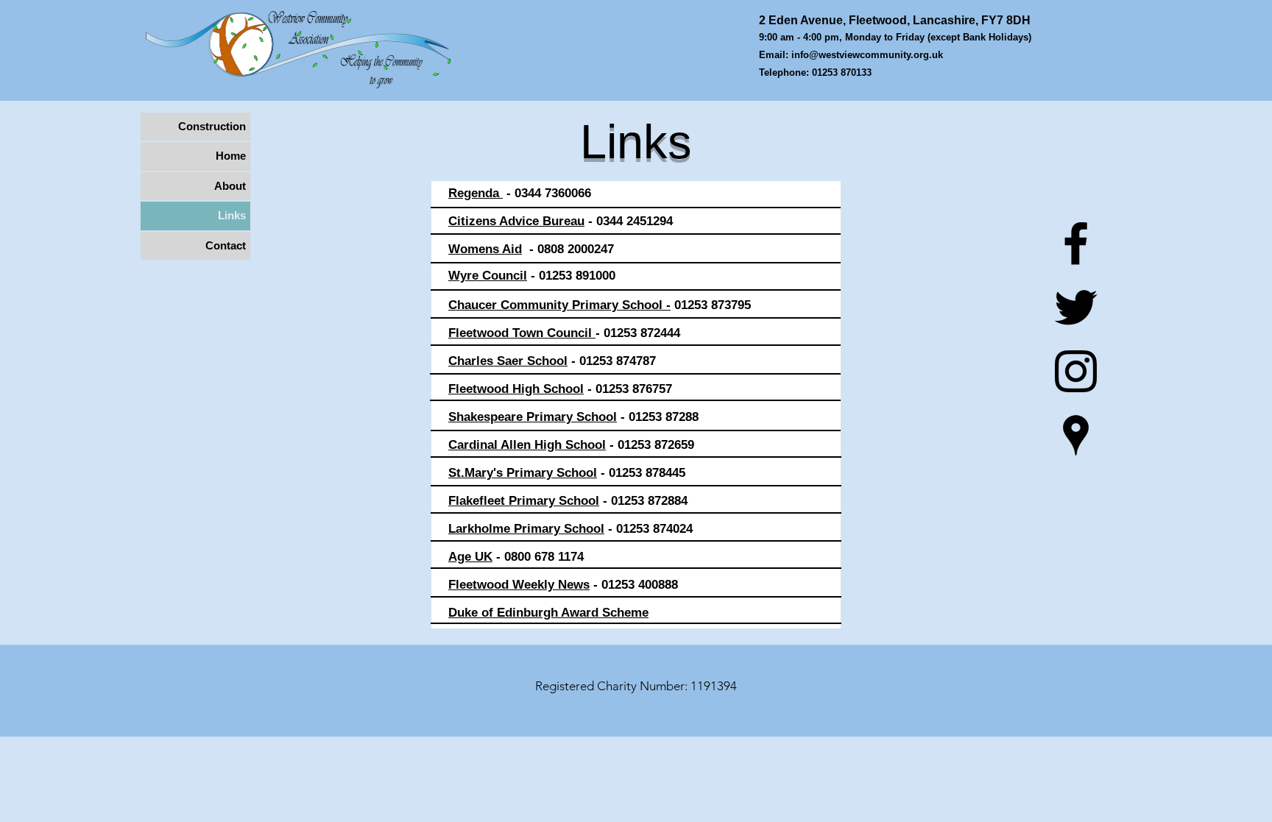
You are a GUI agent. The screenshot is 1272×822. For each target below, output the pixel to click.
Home (231, 155)
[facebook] (1075, 243)
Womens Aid (485, 249)
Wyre (463, 276)
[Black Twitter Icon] (1075, 307)
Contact (225, 245)
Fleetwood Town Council (522, 333)
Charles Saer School (508, 361)
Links (232, 215)
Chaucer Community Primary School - (559, 305)
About (230, 186)
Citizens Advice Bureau (516, 221)
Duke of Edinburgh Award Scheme (548, 613)
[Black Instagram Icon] (1075, 371)
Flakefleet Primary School (523, 501)
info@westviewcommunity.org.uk (867, 54)
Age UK (470, 557)
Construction (212, 126)
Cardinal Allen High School (527, 445)
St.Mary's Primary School (522, 473)
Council (502, 276)
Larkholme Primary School (526, 529)
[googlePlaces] (1075, 435)
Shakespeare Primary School (532, 417)
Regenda (475, 193)
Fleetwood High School (516, 389)
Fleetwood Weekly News (519, 585)
